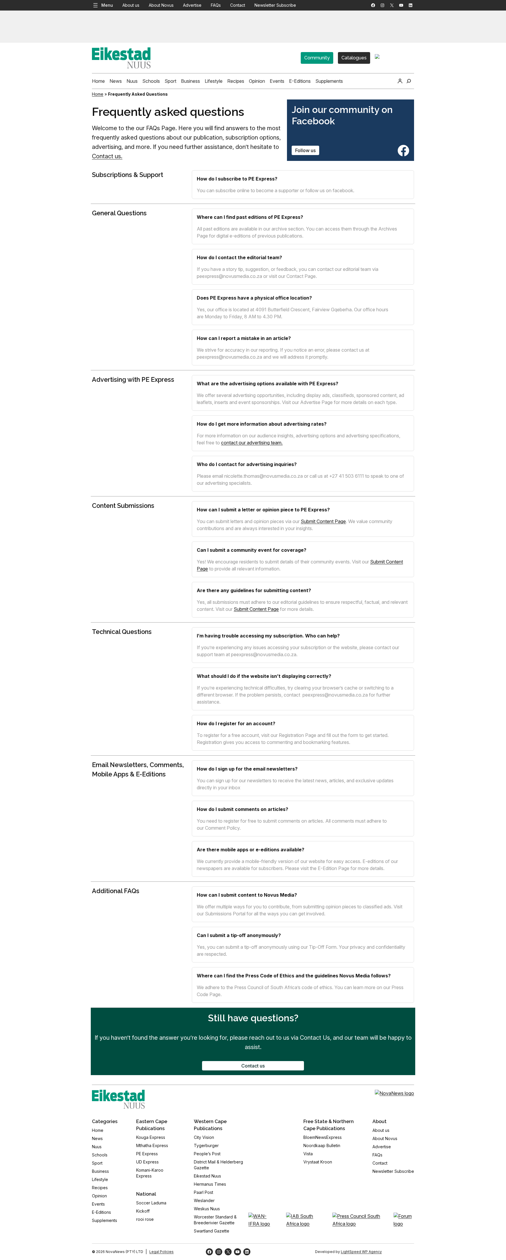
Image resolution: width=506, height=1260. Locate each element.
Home (97, 94)
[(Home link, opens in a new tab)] (118, 1099)
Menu (107, 5)
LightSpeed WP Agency (361, 1251)
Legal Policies (161, 1251)
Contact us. (107, 156)
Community (317, 58)
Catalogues (354, 58)
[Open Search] (409, 81)
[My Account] (400, 81)
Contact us (253, 1066)
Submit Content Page (323, 521)
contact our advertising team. (252, 443)
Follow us (305, 150)
